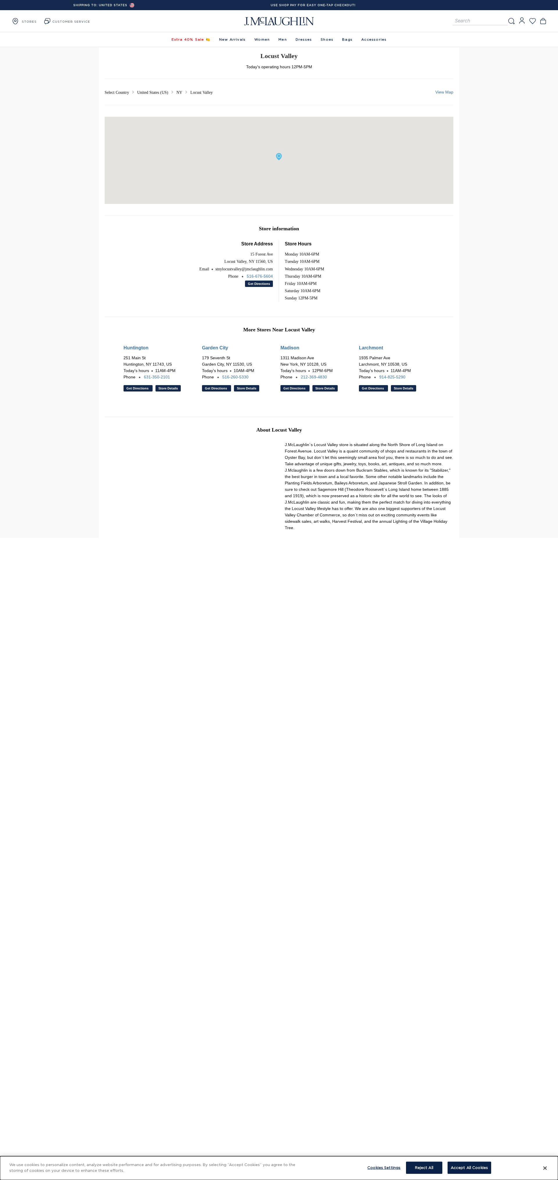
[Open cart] (543, 21)
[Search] (511, 21)
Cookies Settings (383, 1167)
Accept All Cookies (469, 1167)
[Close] (545, 1168)
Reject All (424, 1167)
